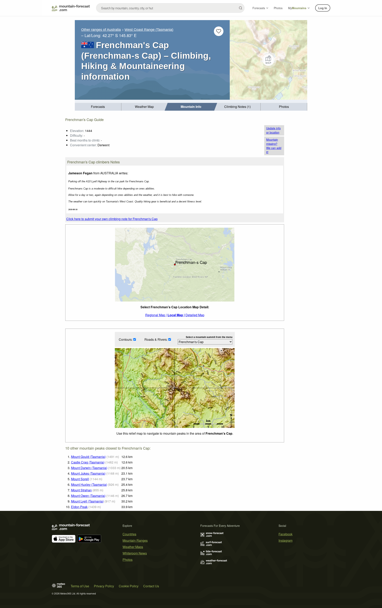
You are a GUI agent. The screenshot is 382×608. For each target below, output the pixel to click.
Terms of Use (80, 586)
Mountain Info (191, 106)
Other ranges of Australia (101, 30)
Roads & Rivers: (156, 339)
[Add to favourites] (218, 31)
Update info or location (273, 130)
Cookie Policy (128, 586)
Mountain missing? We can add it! (273, 146)
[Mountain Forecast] (71, 8)
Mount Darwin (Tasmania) (89, 468)
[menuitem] (98, 107)
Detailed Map (194, 315)
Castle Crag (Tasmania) (87, 462)
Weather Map (144, 106)
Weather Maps (133, 547)
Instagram (285, 540)
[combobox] (170, 8)
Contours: (126, 339)
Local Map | (176, 315)
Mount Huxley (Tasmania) (89, 484)
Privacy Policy (104, 586)
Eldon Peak (79, 507)
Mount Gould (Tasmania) (88, 456)
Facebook (285, 534)
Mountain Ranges (135, 540)
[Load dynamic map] (268, 60)
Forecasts (258, 8)
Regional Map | (156, 315)
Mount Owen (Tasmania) (88, 495)
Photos (278, 8)
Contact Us (151, 586)
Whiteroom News (135, 553)
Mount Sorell (80, 479)
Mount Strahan (81, 490)
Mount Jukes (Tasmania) (88, 473)
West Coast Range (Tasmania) (149, 30)
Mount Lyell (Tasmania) (87, 501)
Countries (129, 534)
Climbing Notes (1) (237, 106)
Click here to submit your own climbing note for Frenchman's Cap (112, 219)
